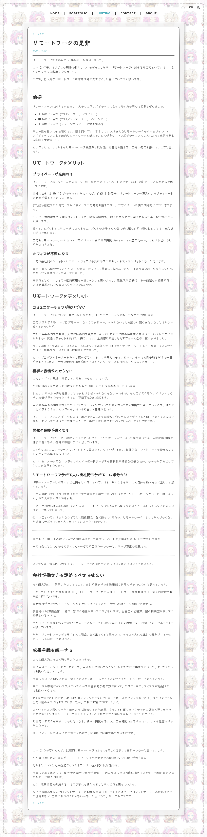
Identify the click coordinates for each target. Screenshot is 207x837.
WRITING (104, 13)
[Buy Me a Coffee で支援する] (183, 7)
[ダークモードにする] (198, 7)
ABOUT (151, 13)
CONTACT (128, 13)
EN (191, 7)
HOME (54, 13)
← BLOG (38, 33)
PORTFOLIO (78, 13)
